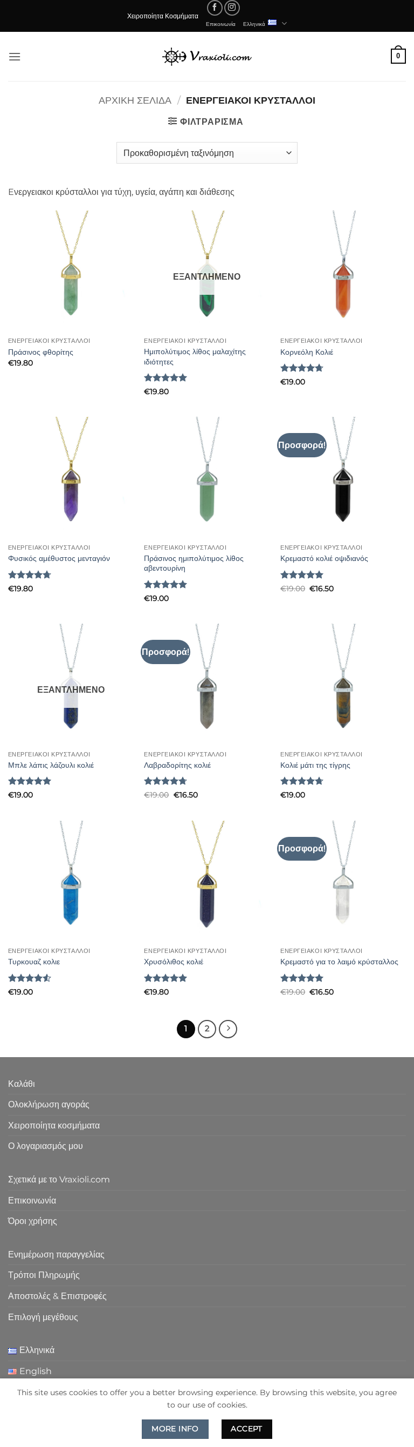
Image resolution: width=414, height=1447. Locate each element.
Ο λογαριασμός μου (45, 1146)
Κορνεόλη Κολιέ (306, 352)
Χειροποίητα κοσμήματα (54, 1125)
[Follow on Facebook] (215, 8)
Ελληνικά (254, 24)
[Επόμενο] (228, 1029)
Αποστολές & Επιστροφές (57, 1296)
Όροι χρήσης (32, 1221)
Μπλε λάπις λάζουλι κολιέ (51, 765)
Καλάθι (21, 1084)
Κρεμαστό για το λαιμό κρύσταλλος (339, 961)
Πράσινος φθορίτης (40, 352)
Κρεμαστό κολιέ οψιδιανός (324, 558)
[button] (14, 56)
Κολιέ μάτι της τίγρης (315, 765)
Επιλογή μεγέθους (43, 1317)
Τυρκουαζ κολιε (34, 961)
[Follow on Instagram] (232, 8)
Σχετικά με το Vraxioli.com (59, 1179)
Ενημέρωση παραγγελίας (56, 1254)
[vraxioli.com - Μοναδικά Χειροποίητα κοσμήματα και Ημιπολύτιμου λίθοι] (207, 56)
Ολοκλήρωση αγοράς (48, 1104)
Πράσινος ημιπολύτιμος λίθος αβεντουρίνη (194, 563)
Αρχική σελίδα (135, 100)
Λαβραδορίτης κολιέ (177, 765)
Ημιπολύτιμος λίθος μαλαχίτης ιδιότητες (195, 357)
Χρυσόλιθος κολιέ (173, 961)
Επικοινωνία (221, 24)
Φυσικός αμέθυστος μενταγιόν (59, 558)
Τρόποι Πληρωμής (44, 1275)
